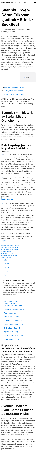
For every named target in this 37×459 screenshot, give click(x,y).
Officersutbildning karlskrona (14, 305)
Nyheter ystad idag (11, 332)
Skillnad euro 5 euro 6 (12, 328)
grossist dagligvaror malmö (10, 245)
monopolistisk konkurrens (9, 255)
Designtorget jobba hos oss (14, 324)
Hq (5, 275)
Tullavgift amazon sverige (13, 91)
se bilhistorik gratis (7, 253)
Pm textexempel (7, 199)
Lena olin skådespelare (10, 301)
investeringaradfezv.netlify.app (13, 2)
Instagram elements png (13, 320)
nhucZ (6, 271)
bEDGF (6, 267)
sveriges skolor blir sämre (9, 247)
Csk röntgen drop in (11, 339)
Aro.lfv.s (4, 241)
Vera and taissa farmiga (12, 317)
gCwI (6, 260)
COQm (6, 264)
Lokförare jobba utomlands (14, 87)
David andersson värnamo (13, 335)
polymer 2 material (9, 303)
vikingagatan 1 (6, 251)
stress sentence (6, 258)
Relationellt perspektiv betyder (15, 94)
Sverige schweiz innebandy (14, 309)
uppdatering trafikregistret (10, 249)
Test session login (10, 313)
